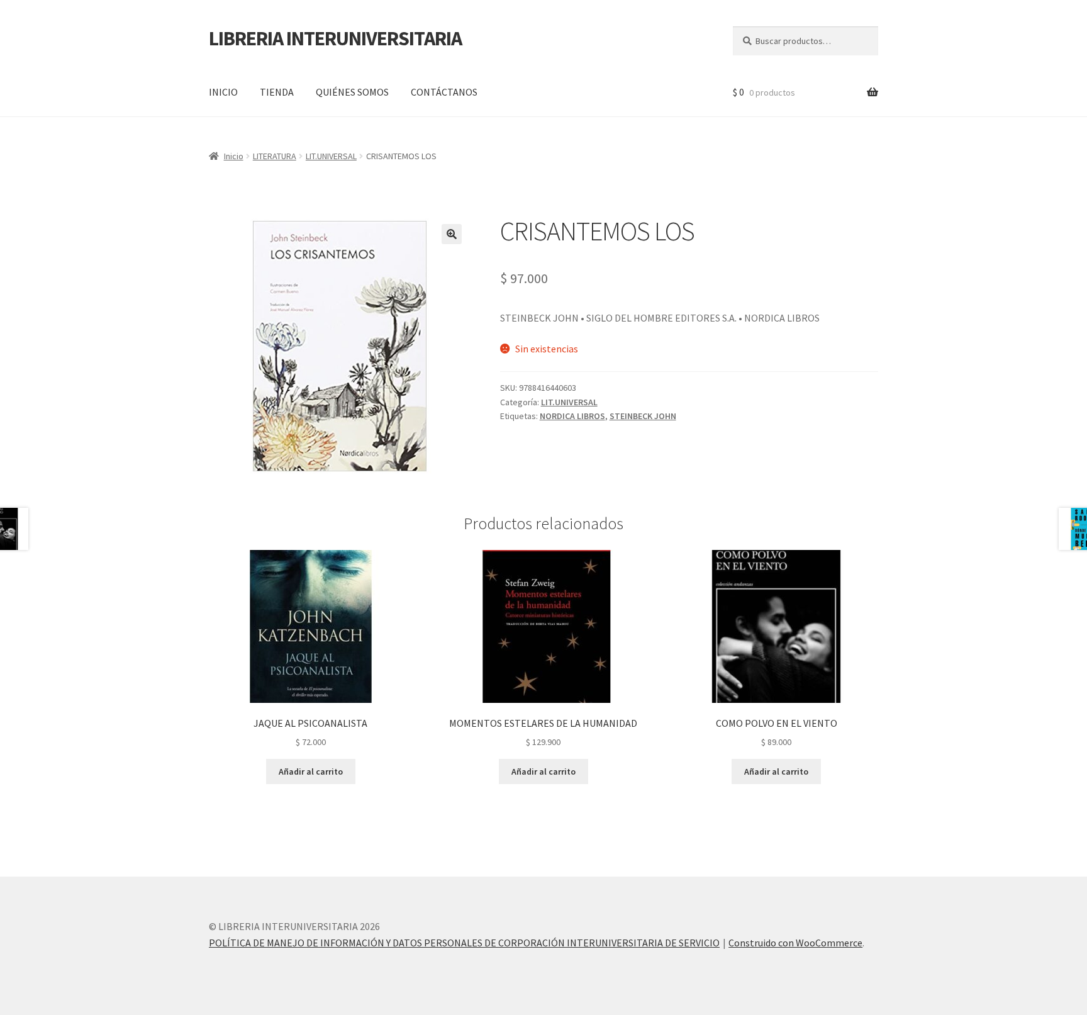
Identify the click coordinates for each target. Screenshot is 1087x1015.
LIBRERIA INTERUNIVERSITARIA (335, 38)
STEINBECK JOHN (643, 416)
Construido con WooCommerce (795, 942)
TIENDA (277, 92)
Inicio (233, 156)
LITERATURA (274, 156)
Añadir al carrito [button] (311, 771)
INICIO (223, 92)
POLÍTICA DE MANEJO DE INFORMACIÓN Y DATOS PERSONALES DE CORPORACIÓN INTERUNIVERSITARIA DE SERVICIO (464, 942)
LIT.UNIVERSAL (331, 156)
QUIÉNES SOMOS (352, 92)
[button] (452, 234)
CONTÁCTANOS (444, 92)
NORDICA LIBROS (572, 416)
